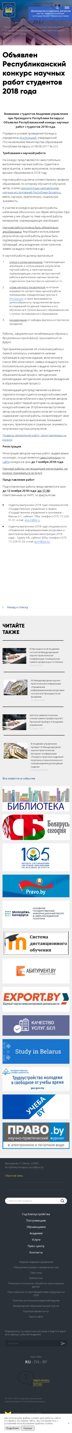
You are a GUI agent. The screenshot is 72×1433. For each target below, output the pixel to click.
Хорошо (27, 1428)
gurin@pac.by (42, 541)
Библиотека (36, 1278)
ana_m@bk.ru (32, 520)
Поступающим (36, 1220)
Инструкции (16, 298)
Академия (36, 1233)
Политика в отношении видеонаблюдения (36, 1300)
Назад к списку (17, 607)
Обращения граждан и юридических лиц (36, 1267)
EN (36, 1362)
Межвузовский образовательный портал (36, 1305)
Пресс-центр (12, 27)
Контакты (36, 1252)
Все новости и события (19, 778)
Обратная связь (14, 1175)
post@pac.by (36, 1167)
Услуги (36, 1239)
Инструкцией (28, 138)
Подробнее (12, 1428)
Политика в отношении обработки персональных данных (36, 1285)
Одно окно (36, 1272)
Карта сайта (36, 1316)
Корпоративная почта (36, 1311)
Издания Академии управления (36, 1261)
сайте (6, 462)
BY (44, 1362)
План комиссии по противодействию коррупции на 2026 (36, 1293)
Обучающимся (36, 1227)
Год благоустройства (36, 1214)
